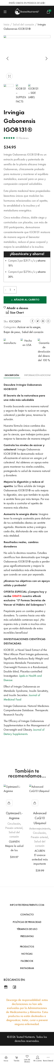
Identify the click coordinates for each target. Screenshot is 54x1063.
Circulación (13, 823)
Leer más (35, 803)
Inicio (6, 24)
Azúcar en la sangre (28, 327)
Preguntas (27, 936)
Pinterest (43, 321)
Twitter (37, 321)
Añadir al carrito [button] (9, 803)
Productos (27, 946)
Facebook (32, 321)
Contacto (27, 914)
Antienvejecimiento (39, 828)
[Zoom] (9, 76)
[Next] (46, 58)
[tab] (12, 375)
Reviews (22, 138)
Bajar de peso (12, 332)
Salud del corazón (23, 24)
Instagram (48, 321)
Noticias (27, 953)
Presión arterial (13, 828)
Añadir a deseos (17, 308)
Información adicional (38, 375)
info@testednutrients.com (27, 905)
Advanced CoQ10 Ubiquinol (39, 818)
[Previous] (8, 58)
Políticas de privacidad (27, 922)
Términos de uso (27, 929)
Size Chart (16, 312)
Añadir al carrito (26, 299)
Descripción (12, 375)
